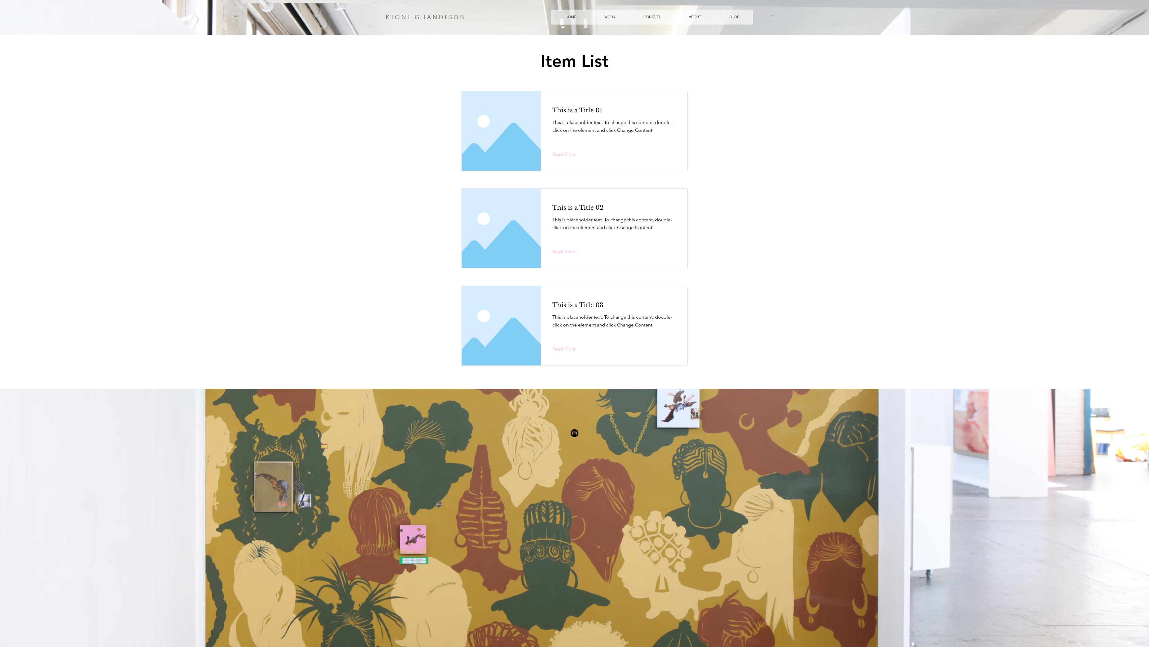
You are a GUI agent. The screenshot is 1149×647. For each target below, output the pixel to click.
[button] (609, 17)
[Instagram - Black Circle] (574, 433)
